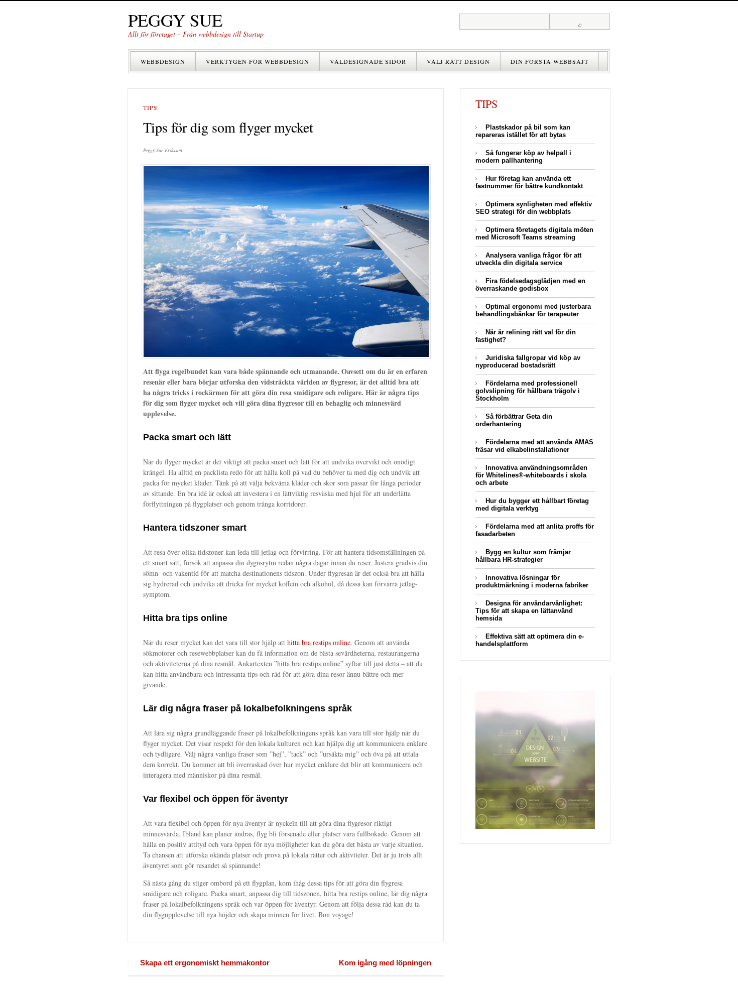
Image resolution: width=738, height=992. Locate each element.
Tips (150, 107)
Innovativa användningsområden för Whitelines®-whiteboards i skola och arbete (531, 475)
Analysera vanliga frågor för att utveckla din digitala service (528, 259)
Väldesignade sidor (368, 61)
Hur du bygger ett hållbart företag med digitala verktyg (532, 504)
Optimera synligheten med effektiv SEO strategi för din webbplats (533, 207)
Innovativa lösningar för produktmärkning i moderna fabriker (531, 581)
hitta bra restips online (318, 642)
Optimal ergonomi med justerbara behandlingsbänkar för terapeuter (533, 310)
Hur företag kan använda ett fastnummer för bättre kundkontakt (529, 182)
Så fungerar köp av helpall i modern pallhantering (523, 156)
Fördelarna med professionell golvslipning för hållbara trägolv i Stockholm (527, 391)
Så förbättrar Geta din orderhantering (513, 420)
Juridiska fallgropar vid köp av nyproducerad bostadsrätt (527, 361)
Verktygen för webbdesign (257, 61)
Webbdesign (163, 61)
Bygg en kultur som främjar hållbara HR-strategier (523, 555)
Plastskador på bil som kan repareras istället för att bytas (522, 131)
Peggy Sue (175, 20)
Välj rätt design (458, 61)
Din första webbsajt (549, 61)
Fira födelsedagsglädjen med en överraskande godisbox (530, 284)
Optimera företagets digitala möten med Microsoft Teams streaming (534, 233)
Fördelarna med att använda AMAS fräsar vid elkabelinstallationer (534, 445)
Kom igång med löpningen (385, 962)
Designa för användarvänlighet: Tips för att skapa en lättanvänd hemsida (528, 610)
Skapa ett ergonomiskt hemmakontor (205, 962)
